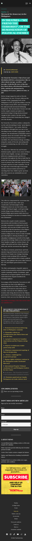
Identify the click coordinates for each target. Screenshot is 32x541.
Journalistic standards (16, 529)
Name (3, 408)
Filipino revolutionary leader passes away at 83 (13, 347)
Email (3, 415)
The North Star (19, 538)
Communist (14, 100)
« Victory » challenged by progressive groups (12, 356)
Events (16, 508)
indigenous (12, 238)
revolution (4, 90)
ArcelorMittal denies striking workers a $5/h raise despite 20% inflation (15, 444)
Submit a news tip (16, 513)
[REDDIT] (21, 534)
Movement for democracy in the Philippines (15, 310)
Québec (4, 12)
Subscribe (16, 511)
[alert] (16, 391)
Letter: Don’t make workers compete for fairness (15, 452)
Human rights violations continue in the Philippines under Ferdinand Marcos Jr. (16, 361)
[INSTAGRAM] (10, 534)
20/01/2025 (14, 72)
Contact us (16, 524)
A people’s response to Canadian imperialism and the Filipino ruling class (15, 341)
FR (30, 3)
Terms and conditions (16, 522)
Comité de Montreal (12, 70)
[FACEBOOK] (7, 534)
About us (16, 527)
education (4, 238)
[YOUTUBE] (18, 534)
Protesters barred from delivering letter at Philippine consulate (15, 329)
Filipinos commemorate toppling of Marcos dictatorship (16, 351)
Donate (16, 518)
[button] (26, 3)
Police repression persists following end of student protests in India (15, 448)
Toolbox (16, 503)
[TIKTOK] (14, 534)
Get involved (16, 516)
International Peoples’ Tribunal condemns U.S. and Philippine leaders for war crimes (16, 368)
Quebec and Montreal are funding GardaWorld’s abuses (15, 456)
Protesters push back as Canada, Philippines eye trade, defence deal (15, 378)
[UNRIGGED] (25, 534)
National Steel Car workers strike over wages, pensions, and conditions (14, 461)
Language (4, 421)
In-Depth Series (16, 505)
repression (21, 131)
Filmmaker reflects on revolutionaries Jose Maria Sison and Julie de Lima (15, 334)
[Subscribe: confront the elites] (16, 479)
